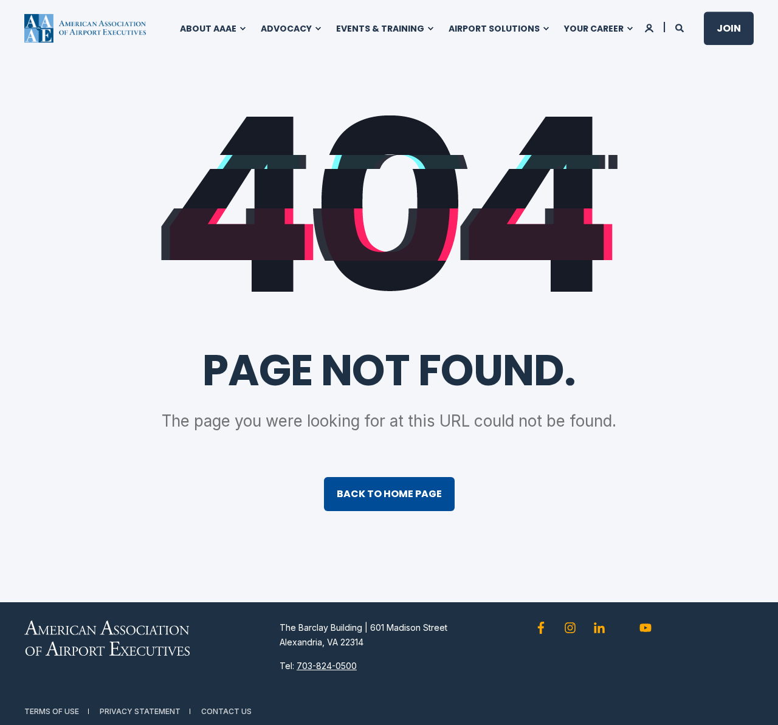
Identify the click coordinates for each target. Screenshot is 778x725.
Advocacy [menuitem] (286, 28)
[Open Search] (680, 27)
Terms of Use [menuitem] (51, 711)
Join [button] (729, 28)
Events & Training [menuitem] (380, 28)
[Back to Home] (85, 28)
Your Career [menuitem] (594, 28)
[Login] (650, 27)
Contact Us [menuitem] (226, 711)
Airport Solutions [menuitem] (494, 28)
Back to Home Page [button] (389, 494)
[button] (753, 700)
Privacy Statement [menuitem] (140, 711)
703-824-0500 (327, 666)
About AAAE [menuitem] (208, 28)
